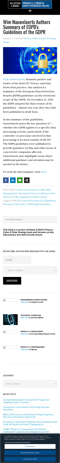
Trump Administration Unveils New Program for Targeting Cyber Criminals (26, 401)
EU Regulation (48, 200)
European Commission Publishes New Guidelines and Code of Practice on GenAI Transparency (30, 423)
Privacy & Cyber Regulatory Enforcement (25, 197)
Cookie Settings (30, 446)
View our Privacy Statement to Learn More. (17, 442)
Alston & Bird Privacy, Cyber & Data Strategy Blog (30, 4)
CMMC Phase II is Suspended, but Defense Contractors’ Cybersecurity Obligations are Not (26, 430)
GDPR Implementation (39, 204)
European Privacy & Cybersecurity (37, 193)
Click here (25, 302)
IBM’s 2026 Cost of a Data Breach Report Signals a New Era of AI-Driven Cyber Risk (28, 415)
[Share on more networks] (27, 180)
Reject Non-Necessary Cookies (30, 452)
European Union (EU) (14, 204)
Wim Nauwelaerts (14, 79)
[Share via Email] (20, 180)
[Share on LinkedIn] (13, 180)
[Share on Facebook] (6, 180)
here (43, 171)
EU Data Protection (28, 200)
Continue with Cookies (30, 459)
